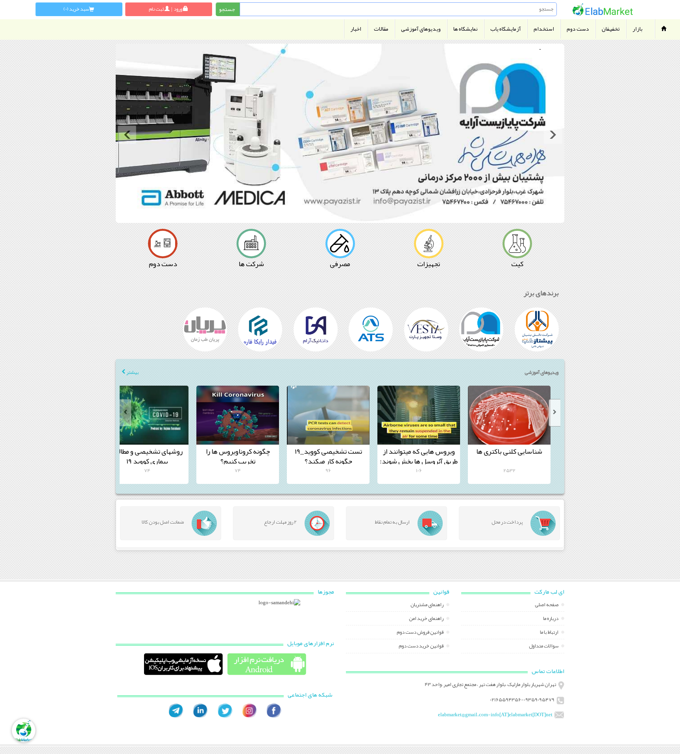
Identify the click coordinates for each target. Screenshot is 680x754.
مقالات (381, 29)
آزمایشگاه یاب (505, 29)
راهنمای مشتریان (427, 605)
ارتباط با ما (549, 633)
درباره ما (551, 619)
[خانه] (602, 9)
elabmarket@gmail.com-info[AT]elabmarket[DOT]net (495, 715)
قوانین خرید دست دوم (421, 646)
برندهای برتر (541, 293)
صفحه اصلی (547, 605)
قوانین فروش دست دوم (420, 633)
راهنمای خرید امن (426, 619)
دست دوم (578, 29)
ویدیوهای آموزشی (421, 29)
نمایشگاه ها (465, 29)
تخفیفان (611, 29)
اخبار (355, 29)
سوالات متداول (544, 646)
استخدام (544, 29)
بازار (637, 29)
